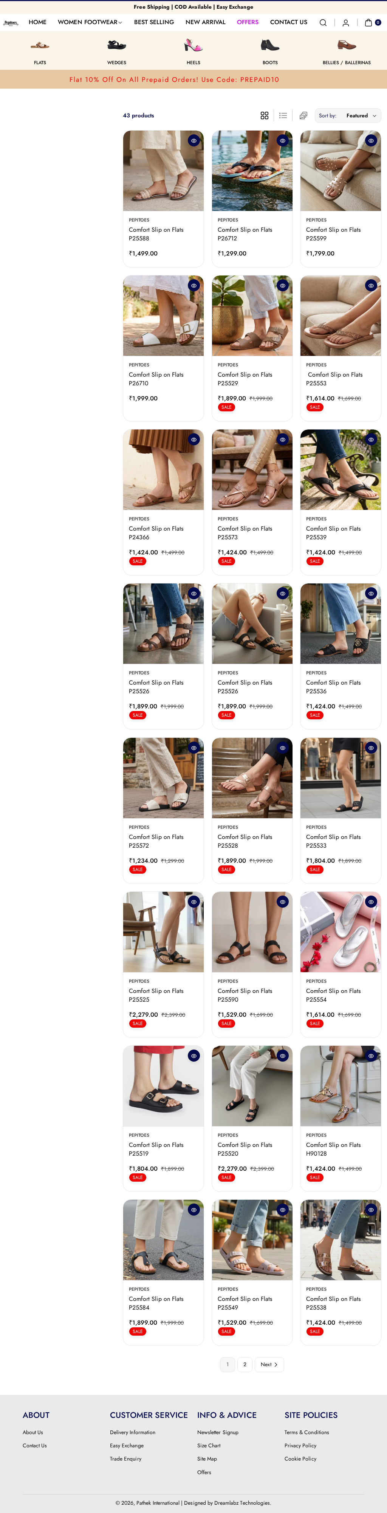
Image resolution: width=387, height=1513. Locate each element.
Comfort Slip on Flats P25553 (334, 379)
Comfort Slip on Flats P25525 (156, 995)
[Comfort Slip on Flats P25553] (340, 316)
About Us (33, 1432)
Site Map (207, 1458)
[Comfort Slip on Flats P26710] (163, 316)
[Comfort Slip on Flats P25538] (340, 1240)
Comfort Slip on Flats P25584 (156, 1302)
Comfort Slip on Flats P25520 (245, 1149)
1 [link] (227, 1364)
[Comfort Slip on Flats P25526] (163, 623)
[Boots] (270, 44)
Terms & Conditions (307, 1432)
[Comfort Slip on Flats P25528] (252, 778)
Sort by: (327, 115)
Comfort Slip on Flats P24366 (156, 533)
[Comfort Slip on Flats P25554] (340, 932)
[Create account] (345, 22)
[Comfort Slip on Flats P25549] (252, 1240)
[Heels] (193, 44)
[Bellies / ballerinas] (346, 44)
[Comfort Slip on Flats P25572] (163, 778)
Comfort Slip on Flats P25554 (333, 995)
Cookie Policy (300, 1458)
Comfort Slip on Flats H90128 (333, 1149)
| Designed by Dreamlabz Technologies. (226, 1503)
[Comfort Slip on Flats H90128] (340, 1086)
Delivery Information (132, 1432)
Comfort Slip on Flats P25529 (245, 379)
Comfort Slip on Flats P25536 (333, 687)
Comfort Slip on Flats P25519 (156, 1149)
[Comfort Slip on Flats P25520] (252, 1086)
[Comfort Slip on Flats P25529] (252, 316)
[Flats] (40, 44)
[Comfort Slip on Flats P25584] (163, 1240)
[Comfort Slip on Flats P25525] (163, 932)
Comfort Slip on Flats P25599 (333, 233)
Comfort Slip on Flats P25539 (333, 533)
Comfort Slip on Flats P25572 (156, 841)
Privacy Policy (300, 1445)
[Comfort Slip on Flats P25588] (163, 171)
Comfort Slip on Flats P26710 (156, 379)
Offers (204, 1472)
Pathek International (158, 1503)
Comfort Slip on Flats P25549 (245, 1302)
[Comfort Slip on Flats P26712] (252, 171)
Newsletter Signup (217, 1432)
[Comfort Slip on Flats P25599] (340, 171)
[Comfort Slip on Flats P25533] (340, 778)
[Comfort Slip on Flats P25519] (163, 1086)
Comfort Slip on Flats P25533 (333, 841)
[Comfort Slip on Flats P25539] (340, 469)
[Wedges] (116, 44)
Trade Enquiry (125, 1458)
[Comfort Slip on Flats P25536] (340, 623)
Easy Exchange (127, 1445)
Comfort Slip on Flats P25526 (156, 687)
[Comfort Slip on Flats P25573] (252, 469)
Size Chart (209, 1445)
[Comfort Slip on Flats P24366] (163, 469)
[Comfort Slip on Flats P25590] (252, 932)
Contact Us (35, 1445)
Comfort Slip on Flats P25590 (245, 995)
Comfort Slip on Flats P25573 (245, 533)
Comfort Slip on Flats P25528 (245, 841)
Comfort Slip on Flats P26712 (245, 233)
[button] (323, 22)
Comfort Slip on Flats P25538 (333, 1302)
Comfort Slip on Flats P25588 (156, 233)
